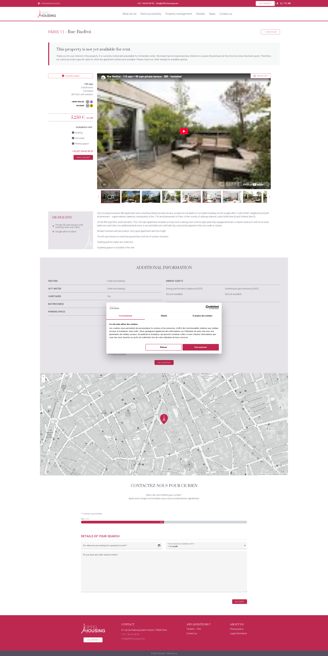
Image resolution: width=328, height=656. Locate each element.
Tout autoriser (200, 347)
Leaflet (262, 474)
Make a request (83, 157)
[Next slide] (269, 197)
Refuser (163, 347)
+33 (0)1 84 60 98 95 (82, 151)
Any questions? (164, 363)
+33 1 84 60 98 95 (145, 3)
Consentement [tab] (125, 316)
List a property (265, 3)
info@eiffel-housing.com (167, 3)
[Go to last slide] (98, 197)
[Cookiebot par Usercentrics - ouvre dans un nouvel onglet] (207, 307)
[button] (110, 196)
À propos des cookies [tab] (202, 316)
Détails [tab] (164, 316)
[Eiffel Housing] (46, 14)
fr (285, 3)
